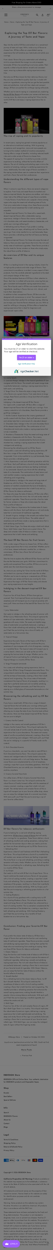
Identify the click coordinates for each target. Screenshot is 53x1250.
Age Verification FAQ (26, 364)
